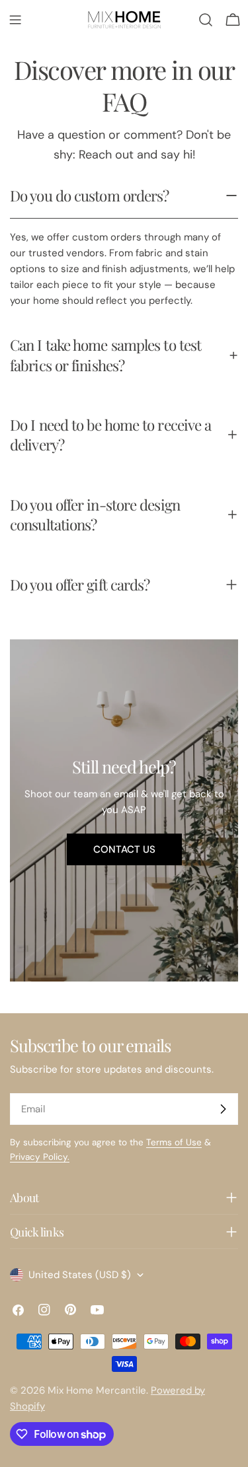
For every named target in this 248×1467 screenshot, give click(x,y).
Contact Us (124, 849)
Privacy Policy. (39, 1157)
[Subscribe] (223, 1109)
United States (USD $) (79, 1274)
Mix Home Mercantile (97, 1390)
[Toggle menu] (15, 20)
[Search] (205, 20)
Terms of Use (174, 1142)
